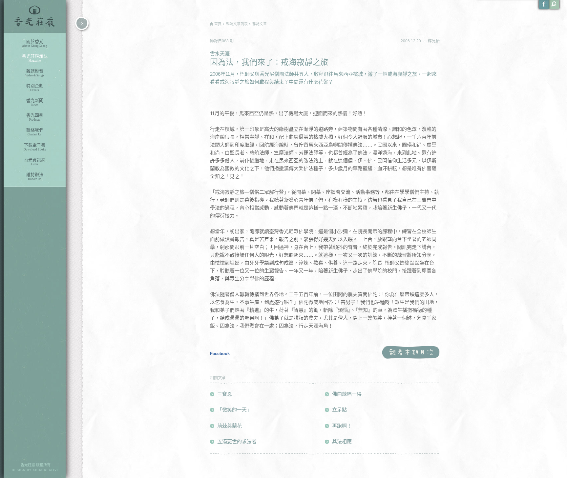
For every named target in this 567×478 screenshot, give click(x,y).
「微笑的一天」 (234, 409)
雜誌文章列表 (237, 24)
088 (226, 41)
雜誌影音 (34, 73)
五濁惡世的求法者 (237, 441)
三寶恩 (224, 394)
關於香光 (34, 43)
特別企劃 (34, 87)
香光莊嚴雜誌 (35, 58)
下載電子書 (35, 147)
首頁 (217, 24)
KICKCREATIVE (46, 470)
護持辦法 (34, 176)
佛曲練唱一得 (347, 394)
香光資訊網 (34, 161)
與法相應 (342, 441)
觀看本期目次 (411, 352)
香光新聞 (34, 102)
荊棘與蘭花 (229, 425)
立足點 (339, 409)
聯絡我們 (34, 132)
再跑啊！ (342, 425)
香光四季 (34, 117)
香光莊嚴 (35, 16)
